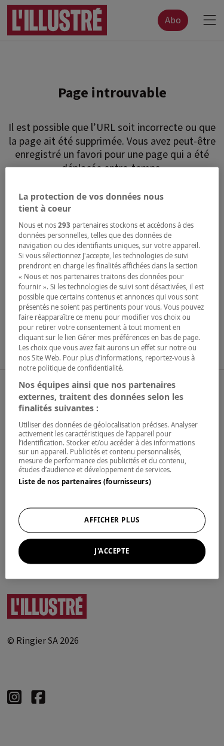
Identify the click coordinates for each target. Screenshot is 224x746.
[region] (111, 373)
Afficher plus (111, 520)
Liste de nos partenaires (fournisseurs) (85, 481)
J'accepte (112, 551)
